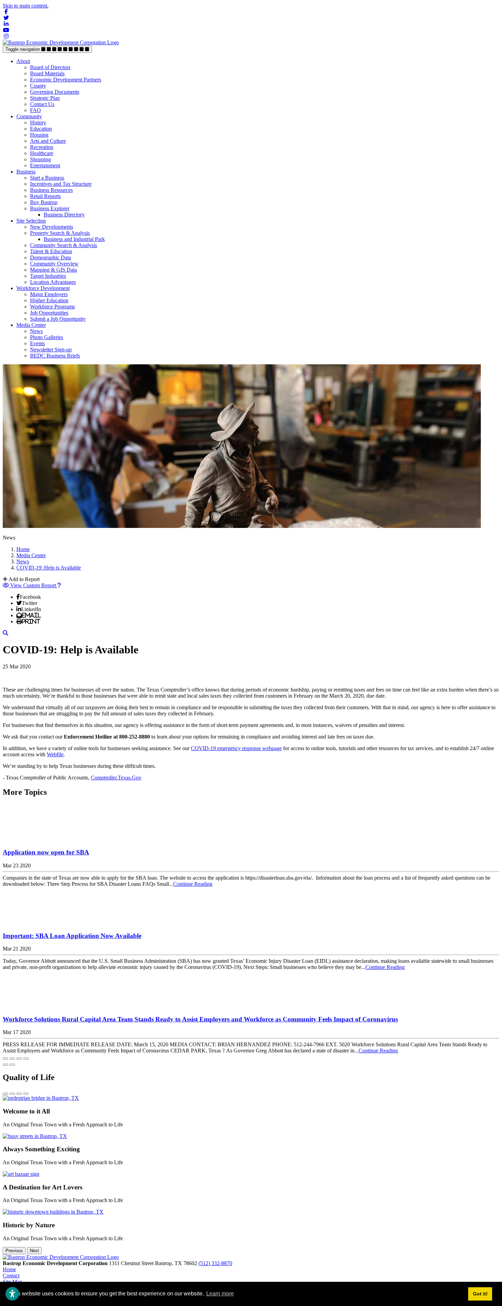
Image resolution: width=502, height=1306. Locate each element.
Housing (39, 135)
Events (37, 343)
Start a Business (47, 178)
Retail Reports (45, 196)
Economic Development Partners (65, 79)
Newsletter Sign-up (51, 349)
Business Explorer (49, 208)
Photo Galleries (46, 337)
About (23, 61)
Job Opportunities (49, 313)
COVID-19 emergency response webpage (236, 748)
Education (41, 129)
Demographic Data (50, 257)
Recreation (41, 147)
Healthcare (41, 153)
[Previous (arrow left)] (5, 1065)
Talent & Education (51, 251)
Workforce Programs (52, 306)
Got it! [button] (480, 1293)
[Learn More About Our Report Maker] (59, 585)
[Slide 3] (19, 1094)
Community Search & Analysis (63, 245)
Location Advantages (53, 282)
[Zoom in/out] (26, 1059)
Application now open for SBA (46, 852)
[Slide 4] (26, 1094)
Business (26, 171)
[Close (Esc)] (5, 1059)
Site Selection (31, 221)
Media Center (31, 325)
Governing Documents (54, 92)
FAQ (35, 110)
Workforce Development (43, 288)
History (38, 122)
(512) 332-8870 (215, 1263)
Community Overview (54, 264)
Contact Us (42, 104)
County (38, 86)
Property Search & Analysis (60, 233)
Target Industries (48, 276)
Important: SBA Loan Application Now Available (72, 935)
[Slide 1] (5, 1094)
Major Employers (49, 294)
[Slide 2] (12, 1094)
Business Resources (51, 190)
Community (29, 116)
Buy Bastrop (43, 202)
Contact (11, 1275)
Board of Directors (50, 67)
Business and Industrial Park (74, 239)
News (36, 331)
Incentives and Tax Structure (61, 184)
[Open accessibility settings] (12, 1294)
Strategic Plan (45, 98)
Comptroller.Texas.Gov (116, 777)
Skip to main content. (25, 6)
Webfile (55, 754)
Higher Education (49, 300)
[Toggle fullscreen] (19, 1059)
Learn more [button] (220, 1293)
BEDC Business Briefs (55, 356)
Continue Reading (192, 884)
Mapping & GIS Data (53, 270)
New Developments (51, 227)
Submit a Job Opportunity (58, 319)
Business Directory (64, 214)
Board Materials (47, 73)
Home (9, 1269)
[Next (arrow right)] (12, 1065)
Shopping (40, 159)
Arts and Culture (48, 141)
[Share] (12, 1059)
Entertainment (45, 165)
